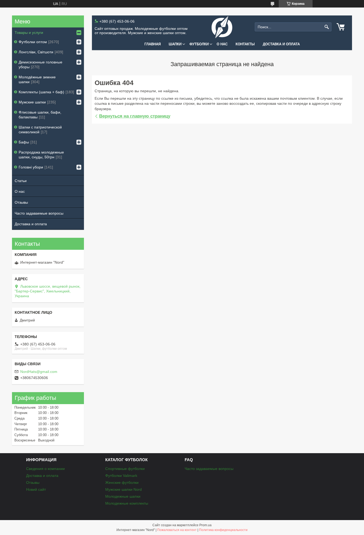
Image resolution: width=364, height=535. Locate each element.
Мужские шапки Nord (123, 489)
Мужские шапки (32, 102)
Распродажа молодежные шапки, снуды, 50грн (41, 154)
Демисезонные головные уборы (40, 64)
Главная (152, 44)
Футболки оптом (33, 42)
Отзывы (21, 202)
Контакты (245, 44)
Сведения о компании (45, 468)
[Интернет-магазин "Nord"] (222, 27)
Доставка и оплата (281, 44)
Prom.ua (205, 525)
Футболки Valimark (121, 475)
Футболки (199, 44)
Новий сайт (36, 489)
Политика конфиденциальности (223, 530)
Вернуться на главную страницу (134, 116)
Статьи (21, 181)
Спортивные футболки (125, 468)
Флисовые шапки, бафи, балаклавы (40, 114)
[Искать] (327, 27)
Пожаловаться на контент (177, 530)
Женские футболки (122, 482)
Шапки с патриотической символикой (40, 129)
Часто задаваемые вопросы (39, 213)
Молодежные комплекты (126, 503)
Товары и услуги (29, 32)
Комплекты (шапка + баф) (41, 92)
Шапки (175, 44)
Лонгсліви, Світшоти (36, 52)
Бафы (24, 142)
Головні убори (31, 167)
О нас (222, 44)
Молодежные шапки (122, 496)
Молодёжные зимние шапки (37, 79)
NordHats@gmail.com (38, 371)
